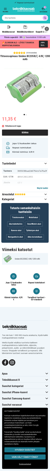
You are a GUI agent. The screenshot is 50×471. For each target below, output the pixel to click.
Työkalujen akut (32, 230)
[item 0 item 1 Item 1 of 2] (25, 87)
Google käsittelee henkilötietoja (21, 426)
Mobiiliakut (33, 217)
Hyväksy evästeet (25, 449)
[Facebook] (5, 362)
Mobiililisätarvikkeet (25, 32)
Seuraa (25, 132)
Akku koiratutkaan (35, 237)
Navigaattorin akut (15, 237)
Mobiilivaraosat (8, 32)
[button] (25, 163)
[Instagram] (12, 362)
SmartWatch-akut (34, 224)
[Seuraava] (47, 29)
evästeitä (16, 418)
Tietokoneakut (18, 217)
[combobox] (25, 18)
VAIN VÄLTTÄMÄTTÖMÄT (25, 457)
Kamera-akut (16, 230)
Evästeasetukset (25, 464)
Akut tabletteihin (15, 224)
